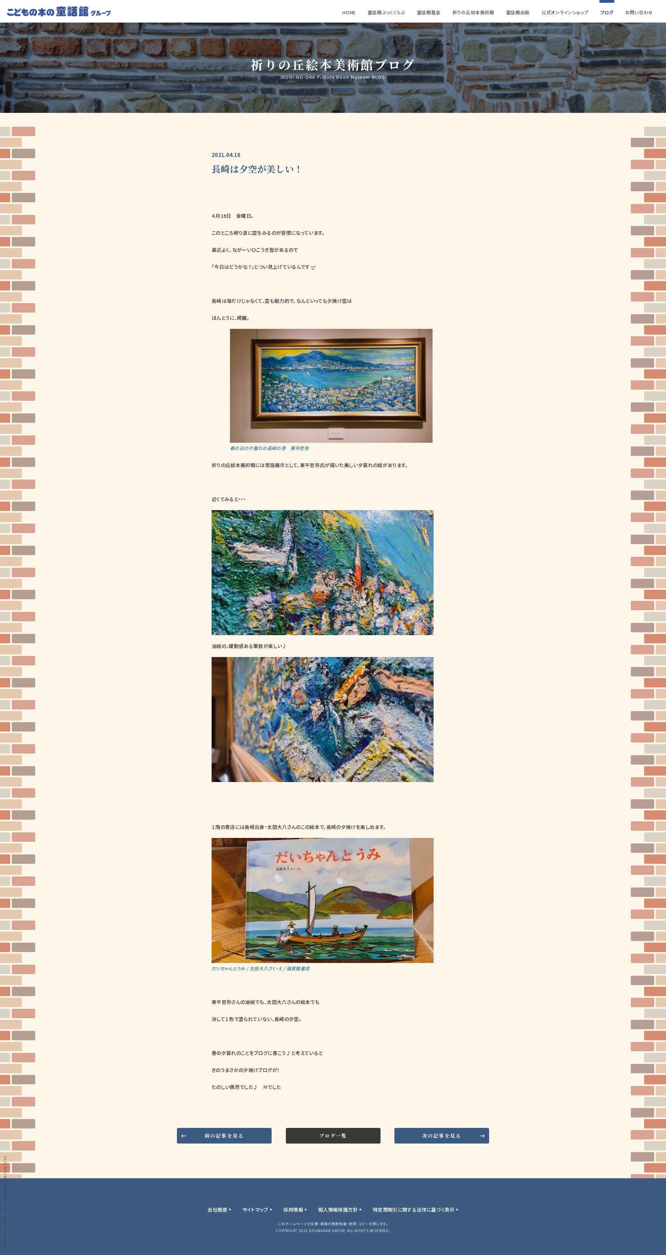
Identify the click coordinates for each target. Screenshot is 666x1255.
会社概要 (217, 1209)
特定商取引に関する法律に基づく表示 (414, 1209)
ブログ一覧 (333, 1135)
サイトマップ (255, 1209)
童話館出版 (518, 12)
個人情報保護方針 (338, 1209)
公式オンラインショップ (564, 12)
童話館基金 (429, 12)
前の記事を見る (224, 1135)
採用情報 (293, 1209)
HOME (349, 12)
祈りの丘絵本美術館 (473, 12)
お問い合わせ (639, 12)
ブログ (607, 12)
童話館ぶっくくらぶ (386, 12)
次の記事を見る (441, 1135)
